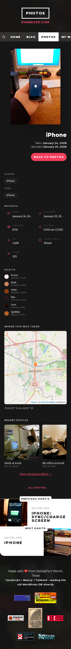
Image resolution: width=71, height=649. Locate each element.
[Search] (4, 36)
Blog (31, 37)
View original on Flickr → (36, 474)
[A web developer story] (35, 616)
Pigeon (34, 402)
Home (16, 37)
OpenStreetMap (48, 402)
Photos (48, 37)
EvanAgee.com (35, 22)
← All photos (35, 487)
